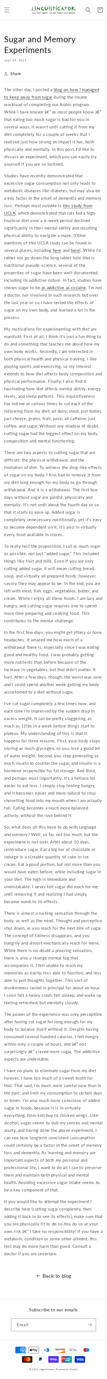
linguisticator (47, 1369)
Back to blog (57, 1276)
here (57, 250)
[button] (7, 10)
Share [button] (15, 73)
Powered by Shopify (67, 1369)
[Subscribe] (90, 1324)
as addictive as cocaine (63, 287)
